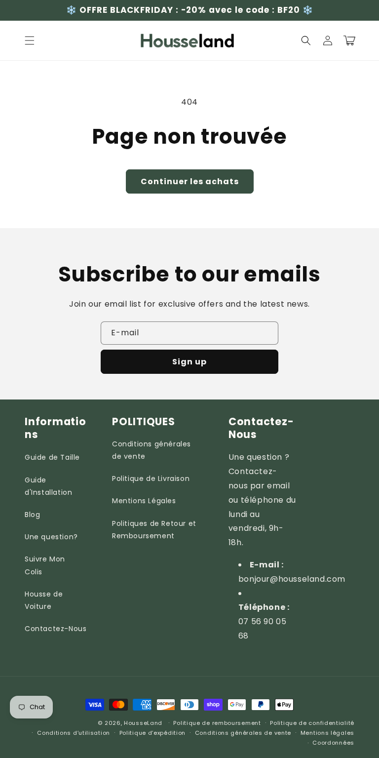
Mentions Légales (144, 501)
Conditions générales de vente (151, 450)
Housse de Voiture (44, 600)
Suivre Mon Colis (45, 565)
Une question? (51, 537)
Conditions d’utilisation (73, 733)
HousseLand (143, 723)
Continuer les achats (190, 181)
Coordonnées (333, 743)
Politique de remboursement (217, 723)
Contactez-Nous (55, 629)
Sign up (189, 361)
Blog (32, 514)
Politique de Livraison (151, 478)
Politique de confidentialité (312, 723)
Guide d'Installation (48, 486)
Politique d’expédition (152, 733)
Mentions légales (327, 733)
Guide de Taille (52, 457)
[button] (29, 40)
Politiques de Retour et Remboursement (154, 530)
